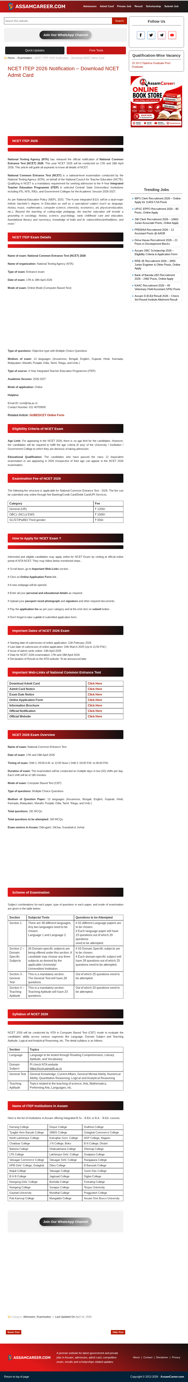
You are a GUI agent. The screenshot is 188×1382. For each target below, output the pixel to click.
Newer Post (14, 1332)
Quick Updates (34, 50)
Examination (25, 57)
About (136, 1357)
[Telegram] (162, 35)
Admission (90, 6)
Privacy (176, 1357)
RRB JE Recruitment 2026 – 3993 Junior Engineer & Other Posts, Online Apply (157, 264)
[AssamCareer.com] (29, 1357)
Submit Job (171, 6)
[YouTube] (172, 35)
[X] (151, 35)
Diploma (147, 63)
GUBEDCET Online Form (47, 415)
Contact (147, 1357)
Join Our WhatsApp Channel (65, 35)
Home (11, 57)
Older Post (118, 1332)
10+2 (138, 63)
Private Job (124, 6)
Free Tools (96, 50)
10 (133, 63)
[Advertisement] (66, 107)
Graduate (158, 63)
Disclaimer (162, 1357)
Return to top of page (16, 1376)
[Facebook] (141, 35)
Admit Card (107, 6)
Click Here (95, 683)
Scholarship (153, 6)
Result (139, 6)
